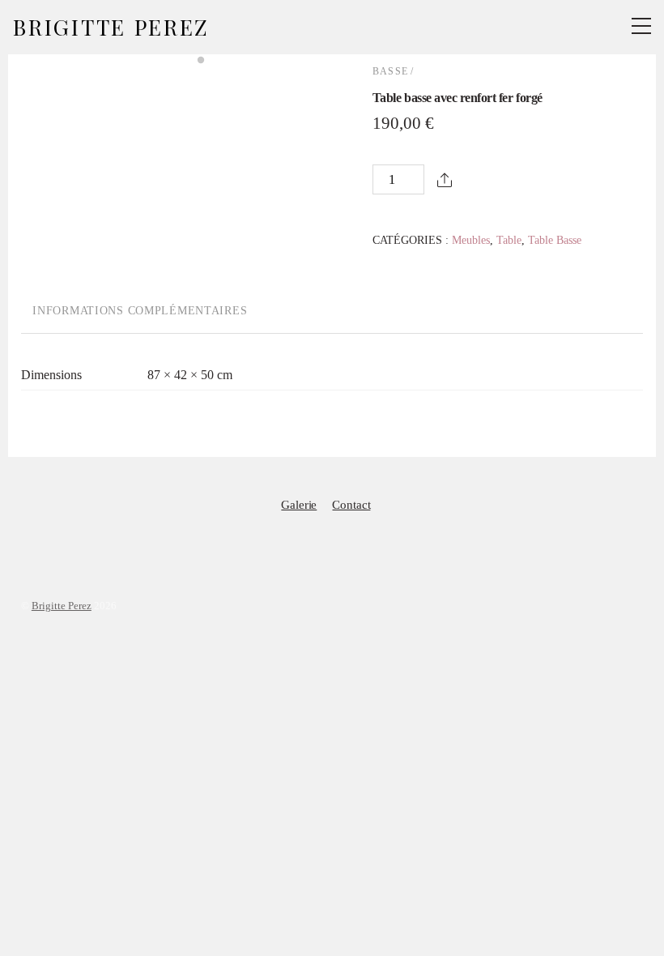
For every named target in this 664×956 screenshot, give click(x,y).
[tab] (140, 312)
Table (508, 239)
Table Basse (554, 239)
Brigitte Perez (62, 606)
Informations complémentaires (139, 310)
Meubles (471, 239)
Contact (351, 504)
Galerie (299, 504)
